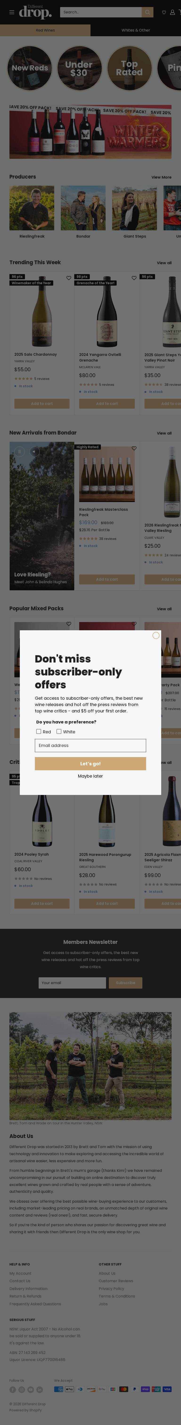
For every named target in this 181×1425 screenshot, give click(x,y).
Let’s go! (90, 763)
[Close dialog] (156, 635)
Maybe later (90, 776)
